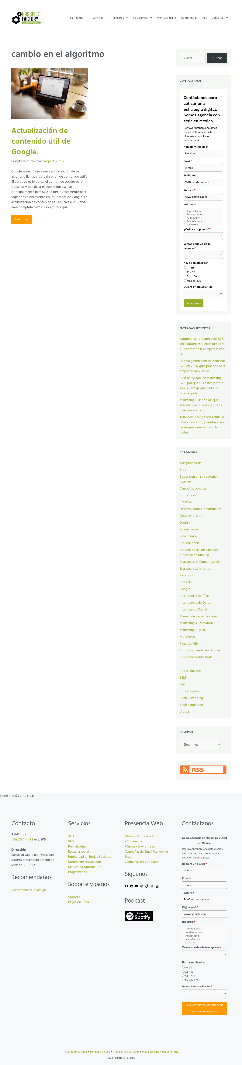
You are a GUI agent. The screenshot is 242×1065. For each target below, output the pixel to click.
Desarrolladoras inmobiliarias (200, 509)
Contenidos (188, 495)
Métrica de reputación (84, 862)
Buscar (217, 58)
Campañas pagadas (193, 488)
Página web (190, 907)
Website (189, 190)
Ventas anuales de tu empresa (197, 245)
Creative (186, 502)
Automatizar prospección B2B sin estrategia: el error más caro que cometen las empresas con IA (202, 346)
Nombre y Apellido (196, 146)
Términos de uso (100, 1052)
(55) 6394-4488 (22, 839)
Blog (204, 18)
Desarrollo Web (191, 516)
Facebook (187, 575)
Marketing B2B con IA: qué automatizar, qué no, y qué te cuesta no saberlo (201, 405)
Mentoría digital (167, 18)
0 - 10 (190, 267)
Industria (190, 204)
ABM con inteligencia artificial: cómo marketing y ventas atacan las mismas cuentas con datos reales (203, 425)
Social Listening (191, 698)
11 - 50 (191, 272)
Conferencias (189, 18)
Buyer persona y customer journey (199, 479)
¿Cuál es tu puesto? (197, 229)
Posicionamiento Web (196, 657)
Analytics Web (190, 463)
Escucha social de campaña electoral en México (199, 552)
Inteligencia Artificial (195, 596)
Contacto (218, 18)
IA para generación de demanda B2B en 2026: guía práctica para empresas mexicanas (203, 366)
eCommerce (133, 841)
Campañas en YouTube (141, 862)
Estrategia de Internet (196, 568)
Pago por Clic (189, 643)
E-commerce (189, 529)
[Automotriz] (203, 218)
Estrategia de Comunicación (200, 562)
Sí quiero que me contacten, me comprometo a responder (204, 1008)
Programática (77, 872)
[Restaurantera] (203, 214)
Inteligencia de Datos (195, 603)
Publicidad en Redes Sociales (89, 857)
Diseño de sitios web (140, 836)
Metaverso (187, 637)
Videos (185, 712)
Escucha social (190, 543)
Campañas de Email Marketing (146, 851)
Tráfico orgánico (191, 705)
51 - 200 (192, 276)
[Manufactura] (203, 221)
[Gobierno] (203, 225)
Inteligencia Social (193, 609)
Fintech (185, 582)
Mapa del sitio (151, 1052)
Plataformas (140, 18)
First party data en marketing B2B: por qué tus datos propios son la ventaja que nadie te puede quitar (202, 385)
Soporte (74, 897)
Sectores (118, 18)
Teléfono (190, 175)
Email (188, 161)
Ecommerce (188, 536)
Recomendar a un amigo (28, 890)
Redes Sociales (190, 671)
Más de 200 (194, 280)
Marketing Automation (196, 623)
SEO (182, 684)
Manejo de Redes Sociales (198, 616)
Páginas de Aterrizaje (140, 846)
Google (185, 589)
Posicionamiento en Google (200, 650)
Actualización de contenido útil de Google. (40, 141)
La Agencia (76, 18)
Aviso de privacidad (75, 1052)
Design (185, 522)
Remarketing (77, 846)
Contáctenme (193, 303)
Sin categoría (189, 691)
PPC (182, 664)
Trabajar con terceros (126, 1052)
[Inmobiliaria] (203, 211)
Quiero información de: (199, 286)
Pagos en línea (78, 902)
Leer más (21, 219)
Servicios (97, 18)
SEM (183, 678)
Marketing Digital (192, 630)
